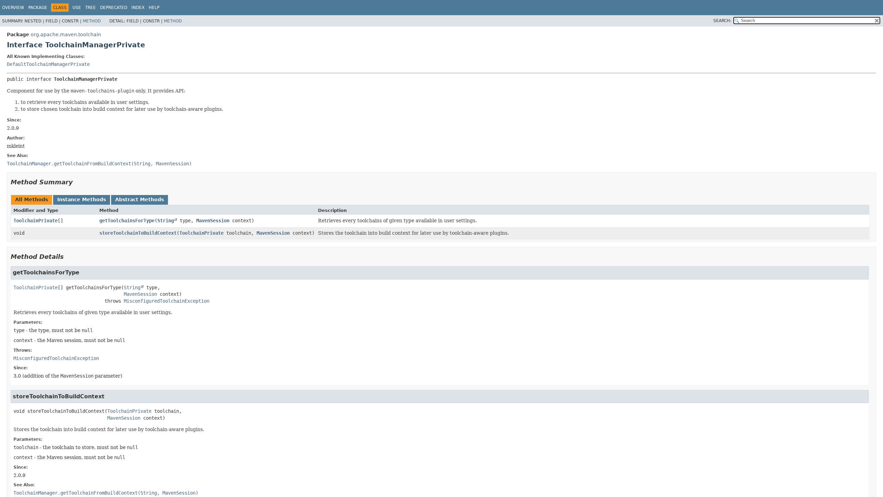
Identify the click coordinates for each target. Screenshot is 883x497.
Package (37, 7)
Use (76, 7)
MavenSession (212, 220)
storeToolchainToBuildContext (138, 233)
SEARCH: (722, 20)
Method (92, 21)
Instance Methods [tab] (81, 199)
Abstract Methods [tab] (139, 199)
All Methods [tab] (31, 199)
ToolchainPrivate (35, 220)
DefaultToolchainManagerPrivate (48, 64)
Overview (13, 7)
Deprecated (113, 7)
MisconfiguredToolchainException (166, 301)
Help (154, 7)
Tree (90, 7)
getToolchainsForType (127, 220)
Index (138, 7)
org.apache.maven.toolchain (66, 34)
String (165, 220)
